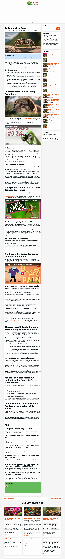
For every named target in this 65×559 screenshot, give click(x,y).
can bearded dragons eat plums (53, 95)
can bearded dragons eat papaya (53, 90)
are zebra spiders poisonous (9, 498)
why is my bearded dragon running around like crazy (53, 100)
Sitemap (25, 545)
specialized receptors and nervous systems (20, 121)
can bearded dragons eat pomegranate (53, 84)
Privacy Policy (27, 543)
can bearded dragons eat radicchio (53, 105)
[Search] (58, 28)
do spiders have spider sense (56, 498)
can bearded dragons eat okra (53, 125)
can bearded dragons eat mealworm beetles (53, 64)
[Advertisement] (32, 13)
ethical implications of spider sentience (15, 320)
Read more (45, 48)
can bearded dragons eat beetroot (53, 110)
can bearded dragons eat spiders (53, 79)
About (25, 541)
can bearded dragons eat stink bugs (53, 74)
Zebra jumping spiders (9, 385)
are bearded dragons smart (53, 58)
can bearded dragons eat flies (53, 69)
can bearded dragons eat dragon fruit (53, 54)
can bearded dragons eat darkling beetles (53, 120)
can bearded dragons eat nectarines (53, 115)
